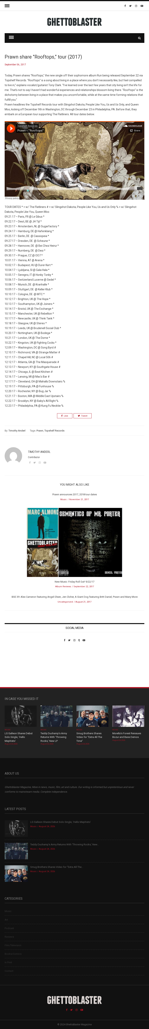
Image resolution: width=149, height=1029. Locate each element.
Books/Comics (13, 953)
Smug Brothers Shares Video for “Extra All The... (56, 867)
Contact (9, 970)
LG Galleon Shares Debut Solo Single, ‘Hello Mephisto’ (19, 737)
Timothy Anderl (17, 430)
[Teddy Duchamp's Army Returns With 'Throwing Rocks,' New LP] (57, 716)
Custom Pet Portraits (16, 668)
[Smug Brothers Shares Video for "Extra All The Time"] (92, 716)
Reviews (9, 936)
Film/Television (13, 945)
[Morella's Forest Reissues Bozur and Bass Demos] (128, 716)
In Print (8, 962)
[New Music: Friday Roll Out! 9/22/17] (75, 543)
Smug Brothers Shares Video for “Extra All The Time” (89, 737)
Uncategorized (65, 602)
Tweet (84, 416)
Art (6, 919)
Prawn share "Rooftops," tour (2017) (43, 57)
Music (63, 499)
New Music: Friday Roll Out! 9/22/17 (74, 581)
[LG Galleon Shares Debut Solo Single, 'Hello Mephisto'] (21, 716)
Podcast (9, 928)
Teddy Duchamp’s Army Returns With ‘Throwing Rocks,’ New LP (54, 737)
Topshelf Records (54, 430)
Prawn (39, 430)
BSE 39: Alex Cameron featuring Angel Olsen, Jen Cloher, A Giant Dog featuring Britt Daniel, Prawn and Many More (75, 596)
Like (66, 416)
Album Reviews (63, 586)
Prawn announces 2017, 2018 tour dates (74, 494)
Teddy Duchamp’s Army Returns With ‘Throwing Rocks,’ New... (64, 844)
